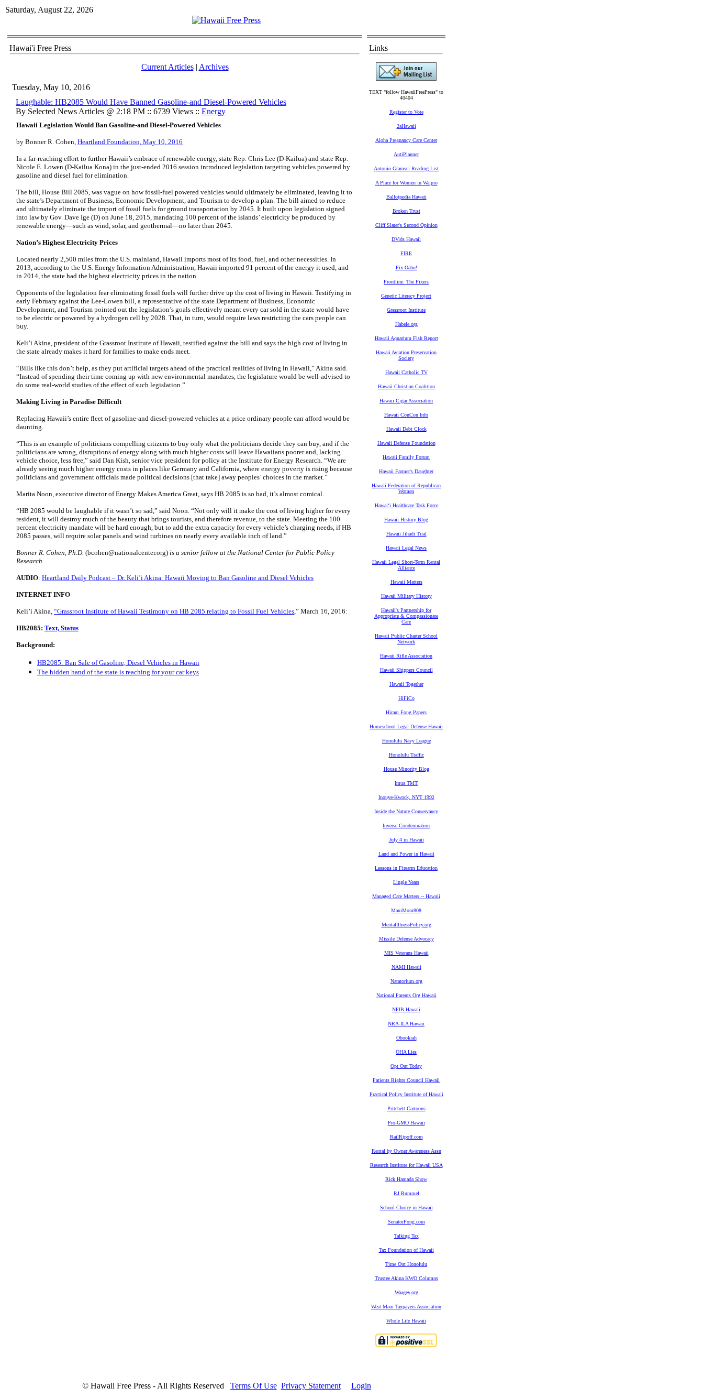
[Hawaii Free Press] (226, 20)
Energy (214, 111)
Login (361, 1385)
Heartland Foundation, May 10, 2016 (130, 142)
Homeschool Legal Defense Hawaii (406, 726)
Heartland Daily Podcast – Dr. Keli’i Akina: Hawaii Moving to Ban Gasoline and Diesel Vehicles (178, 578)
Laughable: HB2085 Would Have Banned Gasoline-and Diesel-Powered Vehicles (151, 101)
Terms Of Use (253, 1385)
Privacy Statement (311, 1385)
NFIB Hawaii (406, 1009)
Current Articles (167, 66)
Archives (214, 66)
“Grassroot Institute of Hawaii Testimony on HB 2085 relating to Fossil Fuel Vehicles (174, 611)
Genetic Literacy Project (406, 296)
